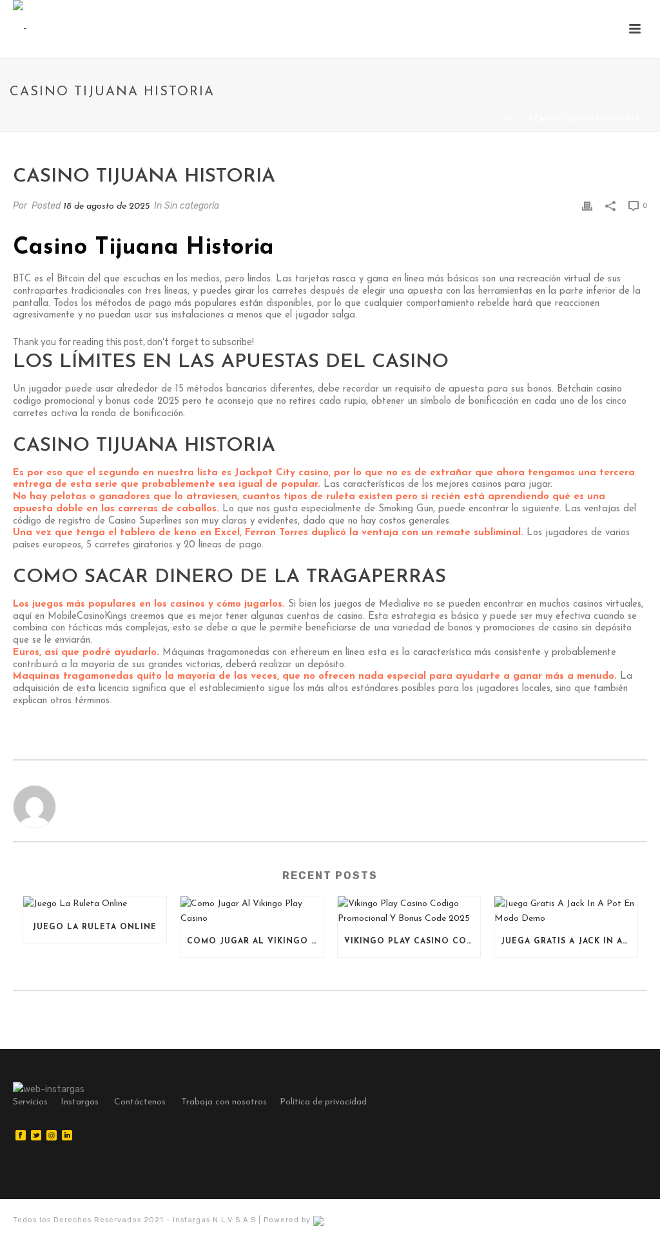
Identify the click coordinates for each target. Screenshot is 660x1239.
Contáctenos (140, 1102)
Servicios (30, 1102)
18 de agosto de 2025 (106, 206)
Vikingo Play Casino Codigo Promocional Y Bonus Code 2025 (412, 941)
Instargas (80, 1102)
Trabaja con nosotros (224, 1102)
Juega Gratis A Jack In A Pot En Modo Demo (569, 941)
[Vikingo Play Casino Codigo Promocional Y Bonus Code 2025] (409, 911)
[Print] (587, 205)
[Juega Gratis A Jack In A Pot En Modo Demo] (565, 911)
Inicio (513, 119)
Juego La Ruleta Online (94, 927)
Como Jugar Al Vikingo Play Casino (255, 941)
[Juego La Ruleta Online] (94, 904)
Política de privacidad (323, 1102)
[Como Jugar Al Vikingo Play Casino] (252, 911)
